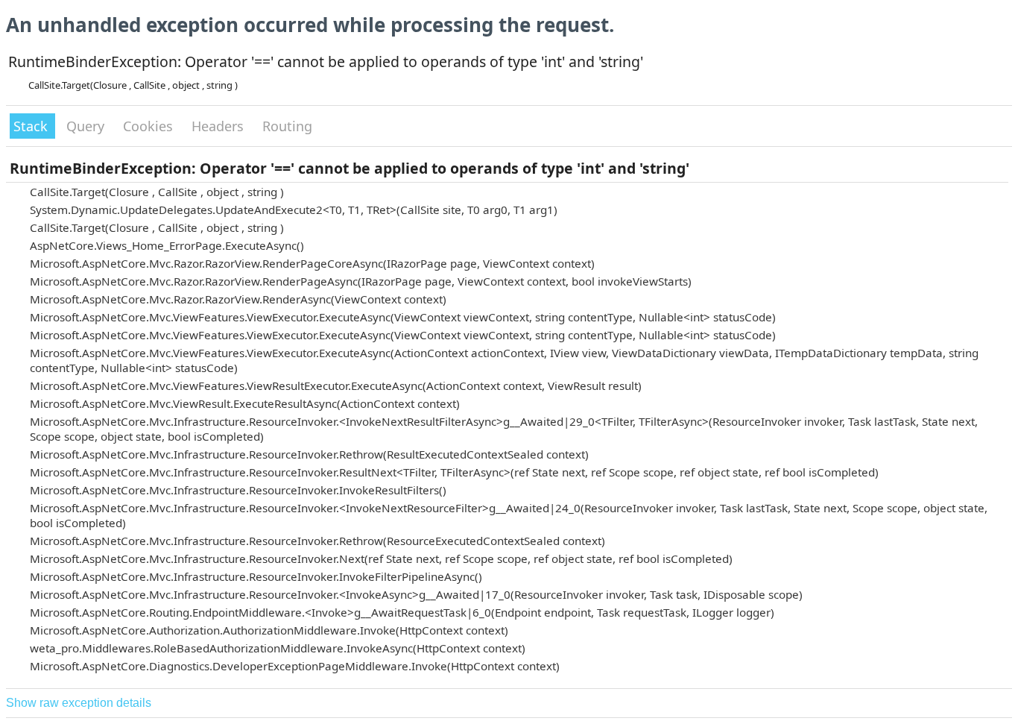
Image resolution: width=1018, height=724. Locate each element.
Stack (32, 126)
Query (87, 126)
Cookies (150, 126)
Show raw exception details (78, 702)
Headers (219, 126)
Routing (287, 126)
